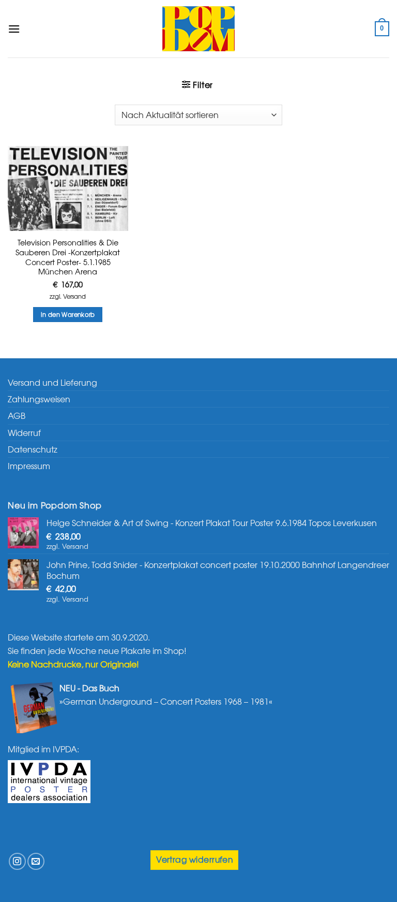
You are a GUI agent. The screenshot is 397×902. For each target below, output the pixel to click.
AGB (16, 415)
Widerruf (24, 432)
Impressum (29, 465)
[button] (14, 28)
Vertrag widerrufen (194, 859)
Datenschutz (32, 449)
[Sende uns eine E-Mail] (35, 861)
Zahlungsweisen (39, 398)
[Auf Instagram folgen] (17, 861)
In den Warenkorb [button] (68, 314)
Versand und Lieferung (52, 382)
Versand (74, 296)
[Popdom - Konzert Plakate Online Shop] (198, 28)
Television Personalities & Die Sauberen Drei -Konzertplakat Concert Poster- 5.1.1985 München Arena (68, 257)
